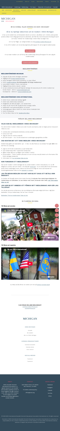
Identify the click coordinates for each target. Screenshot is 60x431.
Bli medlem (30, 332)
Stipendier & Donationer (44, 7)
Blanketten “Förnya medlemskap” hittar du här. (14, 195)
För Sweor (33, 7)
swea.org (32, 166)
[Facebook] (57, 206)
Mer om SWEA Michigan (30, 335)
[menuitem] (7, 7)
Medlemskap (25, 7)
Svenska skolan (30, 347)
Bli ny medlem (19, 1)
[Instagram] (57, 210)
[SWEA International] (30, 4)
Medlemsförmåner (24, 113)
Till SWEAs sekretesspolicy (30, 389)
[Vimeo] (57, 224)
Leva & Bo (23, 10)
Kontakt (55, 7)
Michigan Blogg (52, 10)
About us (27, 1)
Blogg (32, 1)
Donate (47, 1)
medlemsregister (11, 82)
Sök (58, 1)
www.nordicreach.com (23, 90)
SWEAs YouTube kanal (43, 284)
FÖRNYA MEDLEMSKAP (30, 62)
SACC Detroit (30, 349)
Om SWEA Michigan (42, 10)
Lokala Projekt (32, 10)
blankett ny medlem (27, 170)
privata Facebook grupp (18, 78)
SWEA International (7, 7)
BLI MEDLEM (30, 51)
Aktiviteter (53, 1)
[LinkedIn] (57, 215)
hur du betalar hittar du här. (20, 158)
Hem (3, 10)
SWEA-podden (40, 1)
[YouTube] (57, 220)
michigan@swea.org (30, 308)
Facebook (30, 359)
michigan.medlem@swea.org (42, 42)
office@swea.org (30, 392)
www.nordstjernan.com (24, 91)
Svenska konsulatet (30, 344)
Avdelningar (17, 7)
